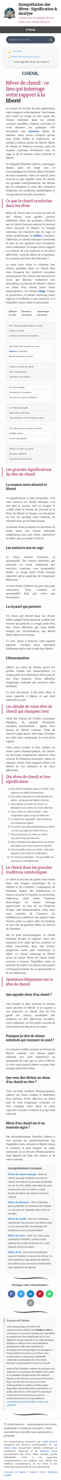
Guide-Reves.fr (49, 1441)
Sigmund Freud (48, 1451)
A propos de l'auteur (15, 1472)
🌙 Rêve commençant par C (23, 56)
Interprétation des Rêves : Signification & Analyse (38, 9)
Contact (33, 1472)
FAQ (42, 1472)
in (30, 1294)
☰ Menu (30, 29)
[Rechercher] (50, 39)
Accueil (17, 51)
